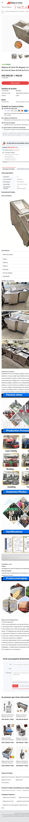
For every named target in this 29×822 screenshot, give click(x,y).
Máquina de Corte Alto (8, 801)
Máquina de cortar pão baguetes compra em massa (15, 805)
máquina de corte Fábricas (9, 797)
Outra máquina (5, 782)
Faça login (4, 161)
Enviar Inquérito (15, 83)
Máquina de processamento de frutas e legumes (9, 777)
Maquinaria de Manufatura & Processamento (14, 11)
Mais (3, 808)
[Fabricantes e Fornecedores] (14, 2)
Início (3, 11)
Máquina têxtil (19, 780)
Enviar (15, 686)
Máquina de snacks (6, 780)
